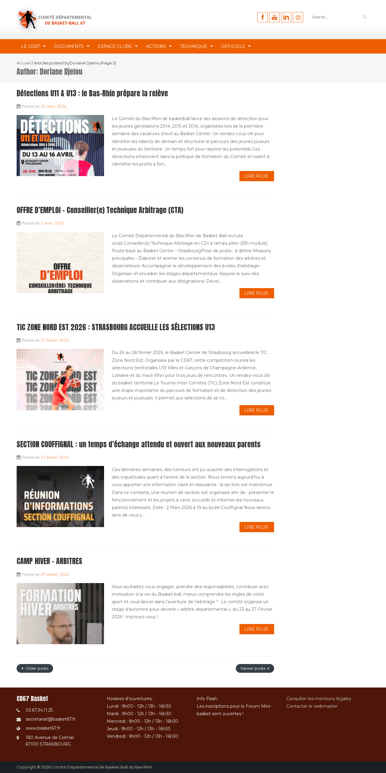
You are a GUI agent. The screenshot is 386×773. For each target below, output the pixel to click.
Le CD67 (30, 46)
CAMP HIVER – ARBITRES (49, 561)
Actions (156, 46)
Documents (69, 46)
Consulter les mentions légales (318, 698)
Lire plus (256, 176)
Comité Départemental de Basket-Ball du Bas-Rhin (102, 767)
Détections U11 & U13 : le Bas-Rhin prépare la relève (92, 93)
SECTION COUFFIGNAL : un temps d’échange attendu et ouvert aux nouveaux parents (139, 444)
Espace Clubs (115, 46)
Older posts (36, 668)
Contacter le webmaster (312, 706)
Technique (193, 46)
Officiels (233, 46)
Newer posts (253, 668)
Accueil (24, 63)
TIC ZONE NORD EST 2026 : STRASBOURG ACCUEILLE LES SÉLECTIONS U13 (116, 327)
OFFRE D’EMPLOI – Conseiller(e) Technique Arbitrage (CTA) (100, 210)
